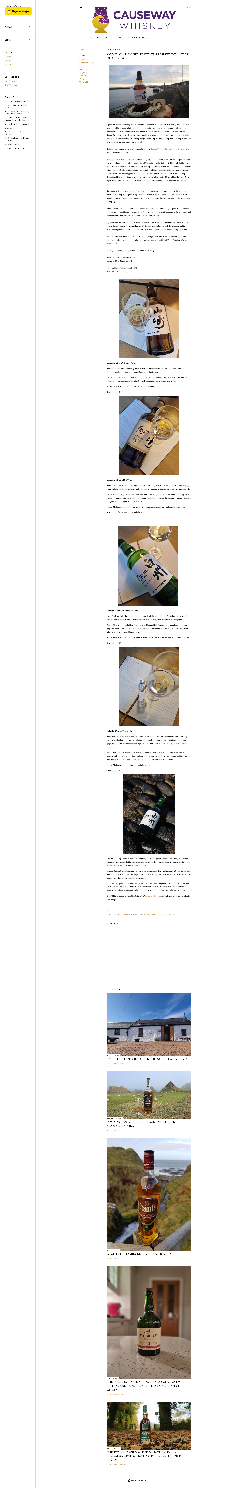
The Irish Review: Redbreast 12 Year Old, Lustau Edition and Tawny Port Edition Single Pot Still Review (145, 1385)
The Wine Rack (11, 85)
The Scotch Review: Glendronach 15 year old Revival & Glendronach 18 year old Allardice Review (144, 1456)
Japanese (120, 38)
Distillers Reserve (86, 63)
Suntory (82, 76)
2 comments (117, 1130)
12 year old (84, 59)
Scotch (99, 38)
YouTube (9, 64)
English (130, 38)
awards (186, 135)
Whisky (82, 79)
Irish (91, 38)
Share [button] (81, 50)
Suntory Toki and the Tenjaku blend (165, 149)
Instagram (9, 60)
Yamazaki (83, 82)
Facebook (9, 57)
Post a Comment (119, 1063)
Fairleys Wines (11, 81)
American (109, 38)
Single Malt (84, 72)
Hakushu (83, 66)
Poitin (148, 38)
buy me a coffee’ (151, 895)
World (140, 38)
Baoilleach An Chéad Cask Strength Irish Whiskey (147, 1059)
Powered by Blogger (138, 1480)
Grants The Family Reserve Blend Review (139, 1254)
